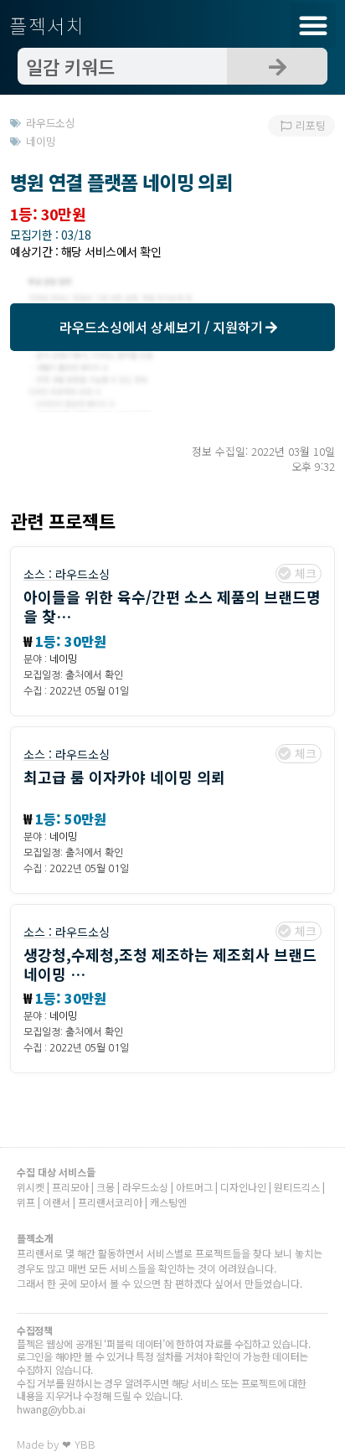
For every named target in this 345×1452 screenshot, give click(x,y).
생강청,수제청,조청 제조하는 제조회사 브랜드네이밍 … (170, 963)
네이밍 (63, 659)
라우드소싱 (82, 574)
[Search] (277, 66)
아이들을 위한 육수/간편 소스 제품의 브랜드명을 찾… (172, 606)
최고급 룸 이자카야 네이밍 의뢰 (124, 777)
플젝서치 (47, 25)
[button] (313, 25)
